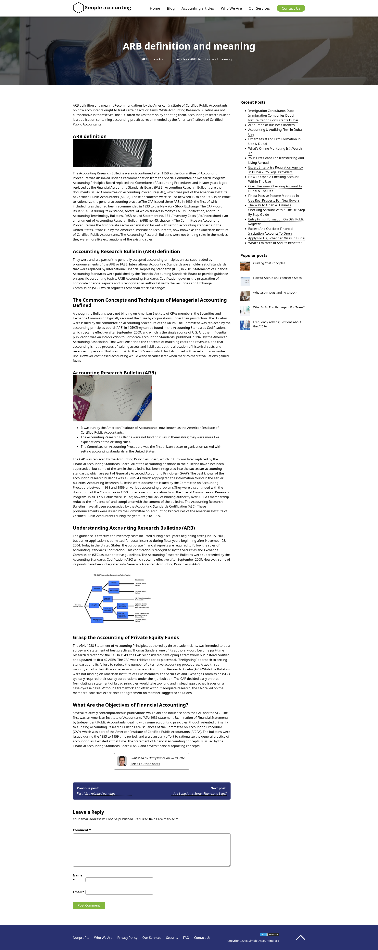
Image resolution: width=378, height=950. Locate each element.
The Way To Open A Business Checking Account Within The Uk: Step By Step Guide (276, 210)
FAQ (186, 937)
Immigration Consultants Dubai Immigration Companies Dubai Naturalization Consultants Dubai (273, 115)
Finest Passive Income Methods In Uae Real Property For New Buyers (273, 198)
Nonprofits (81, 937)
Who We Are (231, 8)
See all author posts (145, 764)
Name (77, 877)
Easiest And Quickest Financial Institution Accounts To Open (270, 231)
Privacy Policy (127, 937)
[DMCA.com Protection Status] (269, 935)
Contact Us (291, 8)
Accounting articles (198, 8)
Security (172, 937)
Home (155, 8)
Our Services (259, 8)
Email (78, 892)
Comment (82, 830)
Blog (171, 8)
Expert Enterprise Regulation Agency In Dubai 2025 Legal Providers (275, 169)
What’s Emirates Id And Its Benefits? (275, 243)
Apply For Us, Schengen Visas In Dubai (276, 238)
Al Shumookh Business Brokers (271, 125)
